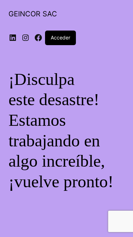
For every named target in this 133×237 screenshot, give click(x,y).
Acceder (60, 37)
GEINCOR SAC (33, 14)
